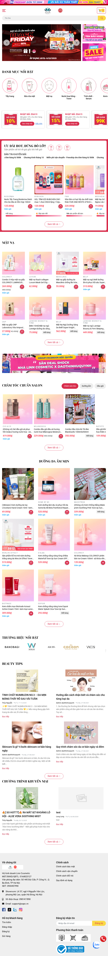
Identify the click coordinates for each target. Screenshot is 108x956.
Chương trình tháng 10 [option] (88, 157)
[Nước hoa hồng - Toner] (69, 85)
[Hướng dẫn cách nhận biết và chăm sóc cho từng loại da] (81, 680)
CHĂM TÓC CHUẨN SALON (22, 385)
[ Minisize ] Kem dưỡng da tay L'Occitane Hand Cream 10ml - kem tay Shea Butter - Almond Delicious (17, 508)
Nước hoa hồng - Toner (69, 97)
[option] (41, 42)
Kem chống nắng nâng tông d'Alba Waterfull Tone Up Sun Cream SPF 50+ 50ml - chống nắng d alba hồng (53, 558)
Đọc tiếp (5, 716)
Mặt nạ (49, 96)
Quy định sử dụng (64, 880)
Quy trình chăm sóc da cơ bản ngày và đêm (80, 746)
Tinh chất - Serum (88, 97)
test (58, 812)
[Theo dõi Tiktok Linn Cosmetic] (9, 909)
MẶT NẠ (8, 243)
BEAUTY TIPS (12, 664)
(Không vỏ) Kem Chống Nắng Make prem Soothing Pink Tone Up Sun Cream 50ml (89, 508)
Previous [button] (7, 43)
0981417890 (25, 899)
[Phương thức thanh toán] (73, 937)
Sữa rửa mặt (29, 96)
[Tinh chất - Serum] (88, 85)
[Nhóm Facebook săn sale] (54, 363)
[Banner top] (54, 2)
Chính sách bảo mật (65, 866)
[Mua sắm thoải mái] (71, 647)
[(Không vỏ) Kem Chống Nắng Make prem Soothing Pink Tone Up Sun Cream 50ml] (90, 484)
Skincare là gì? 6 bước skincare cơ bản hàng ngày (26, 748)
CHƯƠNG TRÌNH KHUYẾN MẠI (25, 781)
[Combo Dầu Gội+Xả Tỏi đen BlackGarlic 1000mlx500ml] (80, 409)
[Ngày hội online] (12, 647)
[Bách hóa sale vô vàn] (51, 647)
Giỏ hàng (6, 936)
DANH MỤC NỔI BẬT (17, 72)
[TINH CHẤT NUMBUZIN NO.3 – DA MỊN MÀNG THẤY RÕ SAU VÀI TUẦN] (27, 680)
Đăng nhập (7, 927)
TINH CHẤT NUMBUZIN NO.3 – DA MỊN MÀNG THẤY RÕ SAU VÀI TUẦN (24, 696)
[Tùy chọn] (30, 206)
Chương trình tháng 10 (15, 157)
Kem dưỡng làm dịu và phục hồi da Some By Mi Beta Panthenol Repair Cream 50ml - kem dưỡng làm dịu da (53, 508)
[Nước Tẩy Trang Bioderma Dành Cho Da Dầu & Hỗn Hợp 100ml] (18, 179)
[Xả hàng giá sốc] (31, 647)
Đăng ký (6, 931)
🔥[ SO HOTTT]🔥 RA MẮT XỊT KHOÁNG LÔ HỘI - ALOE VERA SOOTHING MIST (26, 814)
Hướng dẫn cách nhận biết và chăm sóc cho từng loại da (80, 696)
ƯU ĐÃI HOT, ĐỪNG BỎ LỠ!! (25, 146)
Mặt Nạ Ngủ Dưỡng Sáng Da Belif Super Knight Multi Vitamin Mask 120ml (67, 327)
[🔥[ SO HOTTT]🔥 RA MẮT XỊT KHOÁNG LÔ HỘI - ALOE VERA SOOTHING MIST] (27, 798)
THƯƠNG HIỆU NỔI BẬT (20, 637)
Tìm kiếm (6, 922)
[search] (102, 18)
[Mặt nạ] (49, 85)
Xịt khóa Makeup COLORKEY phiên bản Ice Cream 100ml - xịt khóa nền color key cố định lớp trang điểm (89, 558)
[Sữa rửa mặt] (29, 85)
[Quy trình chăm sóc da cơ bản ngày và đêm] (81, 732)
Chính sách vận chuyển (66, 871)
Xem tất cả (53, 224)
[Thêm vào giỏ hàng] (67, 563)
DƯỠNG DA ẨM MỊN (54, 461)
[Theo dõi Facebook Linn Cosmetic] (3, 909)
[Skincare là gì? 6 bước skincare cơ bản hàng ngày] (27, 732)
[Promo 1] (94, 33)
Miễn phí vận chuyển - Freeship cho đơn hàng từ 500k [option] (51, 157)
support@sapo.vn (20, 903)
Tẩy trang (10, 96)
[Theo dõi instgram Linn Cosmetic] (20, 909)
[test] (81, 798)
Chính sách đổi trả (64, 875)
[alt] (91, 647)
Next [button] (76, 43)
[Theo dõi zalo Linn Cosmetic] (15, 909)
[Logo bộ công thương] (70, 949)
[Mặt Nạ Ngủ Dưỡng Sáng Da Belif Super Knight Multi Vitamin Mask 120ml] (67, 308)
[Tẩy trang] (10, 85)
